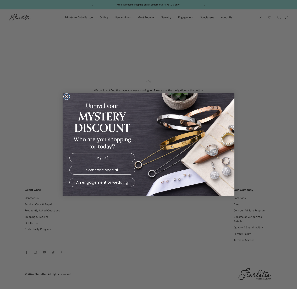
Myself (102, 157)
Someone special (102, 169)
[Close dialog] (66, 96)
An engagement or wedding (102, 182)
